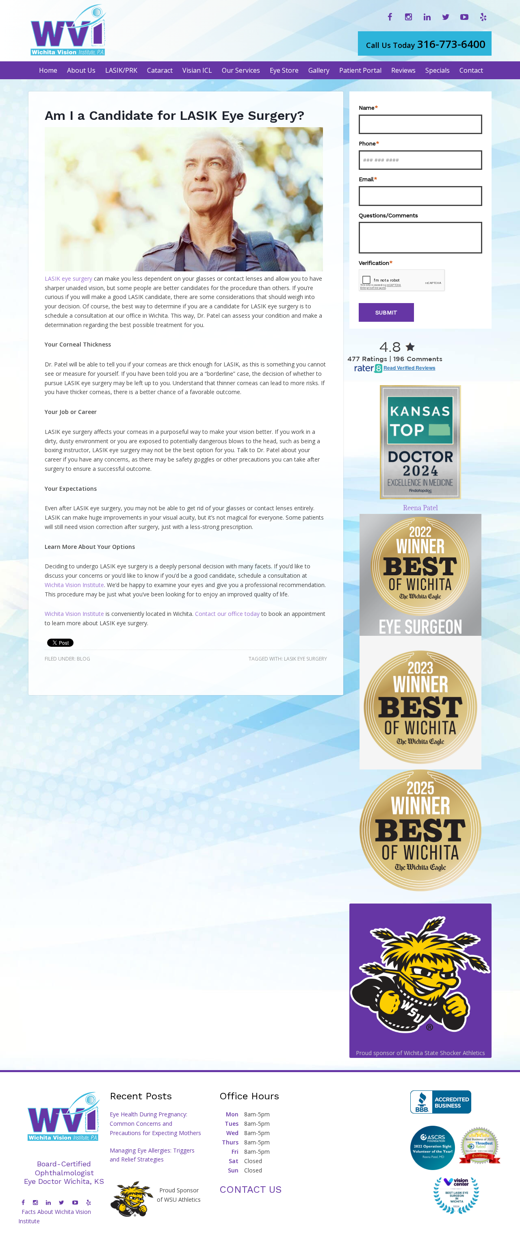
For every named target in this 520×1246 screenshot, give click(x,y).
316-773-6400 (425, 44)
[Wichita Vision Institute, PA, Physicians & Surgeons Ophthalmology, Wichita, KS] (440, 1102)
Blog (83, 658)
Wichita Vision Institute (74, 585)
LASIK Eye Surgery (305, 658)
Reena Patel (420, 508)
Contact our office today (227, 614)
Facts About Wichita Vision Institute (54, 1216)
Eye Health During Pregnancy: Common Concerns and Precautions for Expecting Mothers (155, 1123)
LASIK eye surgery (68, 278)
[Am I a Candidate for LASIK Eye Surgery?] (184, 269)
